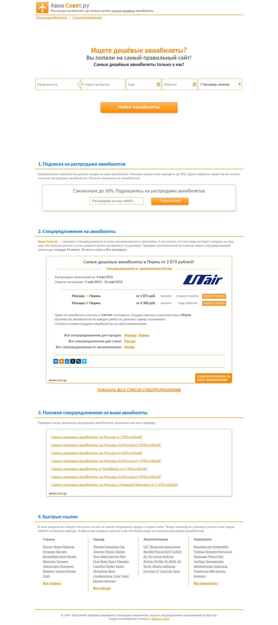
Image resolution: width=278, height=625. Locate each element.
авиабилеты (101, 8)
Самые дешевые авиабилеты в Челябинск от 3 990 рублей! (99, 469)
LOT (146, 547)
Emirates (149, 571)
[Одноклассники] (61, 361)
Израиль (68, 547)
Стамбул (99, 566)
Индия (71, 556)
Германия (67, 566)
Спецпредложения (87, 18)
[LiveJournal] (78, 361)
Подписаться (170, 201)
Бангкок (113, 556)
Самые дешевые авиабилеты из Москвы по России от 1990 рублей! (106, 461)
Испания (49, 552)
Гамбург (199, 561)
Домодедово (214, 561)
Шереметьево (203, 566)
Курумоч (200, 576)
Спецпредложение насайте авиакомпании (213, 378)
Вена (111, 571)
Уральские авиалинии (165, 547)
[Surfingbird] (84, 361)
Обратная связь (160, 619)
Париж (120, 552)
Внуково (211, 552)
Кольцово (200, 556)
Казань (220, 571)
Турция (60, 571)
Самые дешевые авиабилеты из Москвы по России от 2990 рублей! (106, 445)
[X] (72, 361)
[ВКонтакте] (55, 361)
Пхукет (110, 566)
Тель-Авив (100, 556)
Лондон (98, 552)
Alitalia (157, 566)
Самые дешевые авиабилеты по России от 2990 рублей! (96, 437)
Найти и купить (214, 296)
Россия (129, 341)
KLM (168, 552)
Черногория (51, 566)
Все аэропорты (206, 583)
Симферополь (103, 576)
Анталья (110, 581)
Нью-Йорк (100, 561)
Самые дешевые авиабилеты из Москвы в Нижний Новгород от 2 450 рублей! (114, 485)
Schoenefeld (220, 547)
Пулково (199, 552)
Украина (48, 571)
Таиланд (62, 561)
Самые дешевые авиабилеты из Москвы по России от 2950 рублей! (106, 477)
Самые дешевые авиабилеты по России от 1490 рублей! (96, 453)
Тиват (125, 576)
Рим (123, 556)
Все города (102, 588)
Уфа (212, 571)
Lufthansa (168, 566)
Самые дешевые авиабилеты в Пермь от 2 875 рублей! (138, 262)
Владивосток (202, 547)
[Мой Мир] (67, 361)
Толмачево (201, 571)
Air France (155, 556)
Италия (71, 571)
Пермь (144, 335)
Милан (110, 552)
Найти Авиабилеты (139, 107)
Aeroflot (148, 552)
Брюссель (221, 566)
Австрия (61, 552)
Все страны (52, 583)
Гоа (122, 547)
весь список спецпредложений (139, 390)
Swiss (176, 571)
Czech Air (166, 571)
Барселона (112, 547)
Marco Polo (215, 556)
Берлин (98, 581)
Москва (130, 335)
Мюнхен (123, 561)
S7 (157, 571)
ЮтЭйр (159, 561)
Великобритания (54, 556)
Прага (112, 561)
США (46, 576)
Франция (49, 561)
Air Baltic (170, 561)
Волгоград (225, 552)
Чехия (57, 547)
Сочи (116, 576)
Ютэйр (129, 347)
